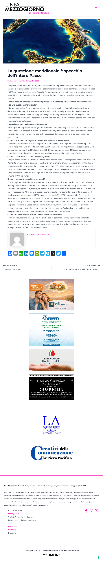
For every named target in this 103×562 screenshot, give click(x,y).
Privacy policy (13, 513)
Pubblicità (12, 530)
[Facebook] (86, 511)
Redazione (12, 526)
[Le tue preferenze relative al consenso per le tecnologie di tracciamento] (98, 557)
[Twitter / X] (97, 511)
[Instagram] (91, 511)
